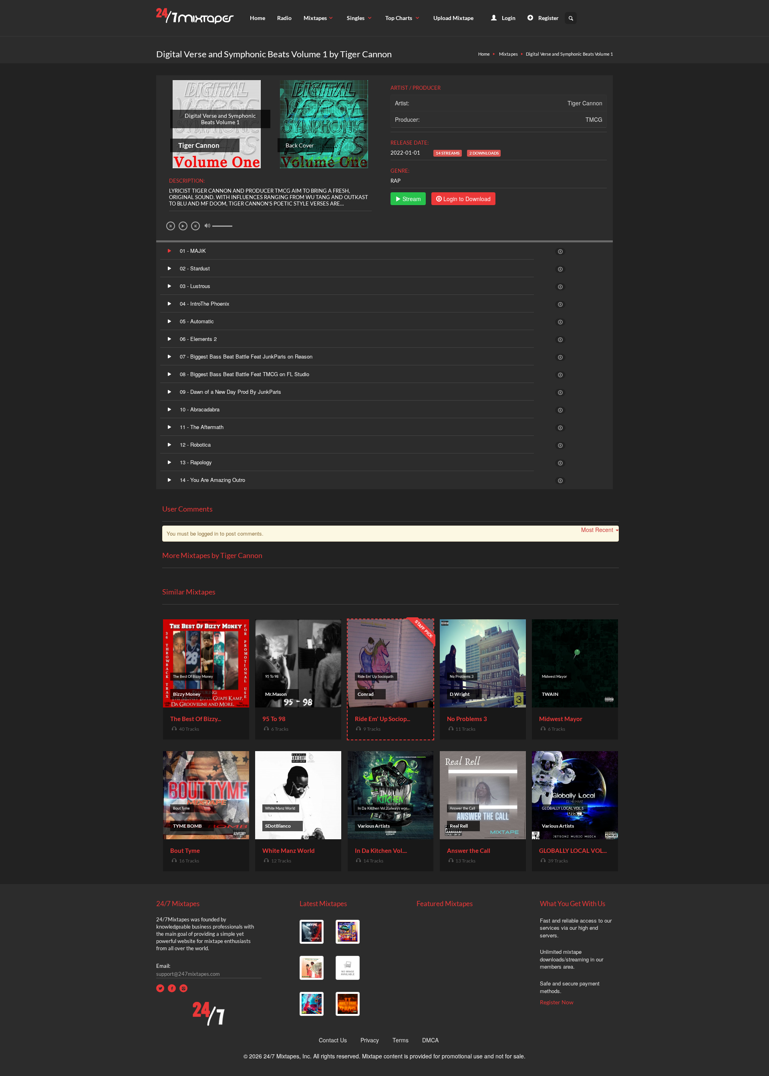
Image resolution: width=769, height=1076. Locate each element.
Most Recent (597, 530)
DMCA (430, 1040)
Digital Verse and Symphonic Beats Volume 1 (569, 53)
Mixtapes (315, 17)
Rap (396, 180)
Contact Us (333, 1040)
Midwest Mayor (560, 718)
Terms (401, 1040)
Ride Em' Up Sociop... (382, 718)
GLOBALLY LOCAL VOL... (573, 850)
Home (257, 17)
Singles (356, 17)
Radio (284, 17)
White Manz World (288, 850)
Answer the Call (468, 850)
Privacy (369, 1040)
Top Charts (399, 17)
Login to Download (466, 199)
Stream (411, 199)
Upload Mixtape (453, 17)
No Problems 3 (467, 718)
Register (548, 17)
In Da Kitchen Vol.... (381, 850)
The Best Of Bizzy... (195, 718)
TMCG (594, 119)
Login (508, 17)
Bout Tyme (185, 850)
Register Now (557, 1002)
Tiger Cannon (585, 103)
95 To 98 (274, 718)
